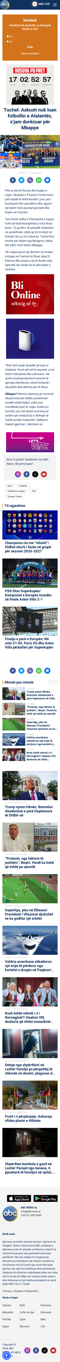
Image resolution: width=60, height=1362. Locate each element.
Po (10, 37)
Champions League (16, 491)
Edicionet (46, 1312)
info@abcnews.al (30, 1211)
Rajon (5, 1326)
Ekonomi (25, 1326)
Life (43, 1326)
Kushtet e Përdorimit (25, 1291)
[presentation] (51, 682)
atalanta (23, 485)
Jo (10, 42)
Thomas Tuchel (14, 496)
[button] (6, 1355)
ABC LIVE (44, 4)
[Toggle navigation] (55, 5)
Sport (9, 485)
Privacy (8, 1291)
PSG (34, 491)
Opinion (6, 1305)
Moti (43, 1319)
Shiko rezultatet (30, 54)
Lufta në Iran (27, 1312)
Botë (22, 1305)
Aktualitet (7, 1312)
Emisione (46, 1305)
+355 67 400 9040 (31, 1215)
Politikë (6, 1319)
